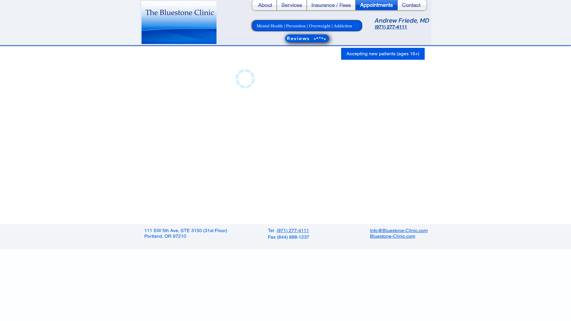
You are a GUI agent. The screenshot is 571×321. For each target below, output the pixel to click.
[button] (383, 54)
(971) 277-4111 (293, 230)
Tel (272, 230)
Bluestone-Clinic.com (392, 236)
